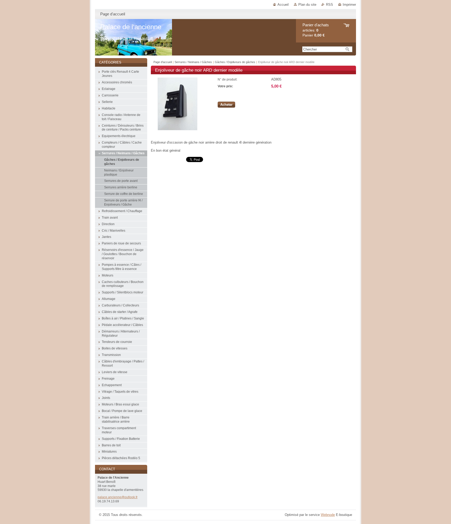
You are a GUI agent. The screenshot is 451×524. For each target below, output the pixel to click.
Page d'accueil (162, 62)
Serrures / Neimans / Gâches (193, 62)
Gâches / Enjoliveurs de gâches (235, 62)
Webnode (328, 515)
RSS (329, 5)
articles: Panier (315, 30)
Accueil (283, 5)
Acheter (226, 105)
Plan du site (307, 5)
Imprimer (349, 5)
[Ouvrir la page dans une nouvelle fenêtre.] (177, 129)
